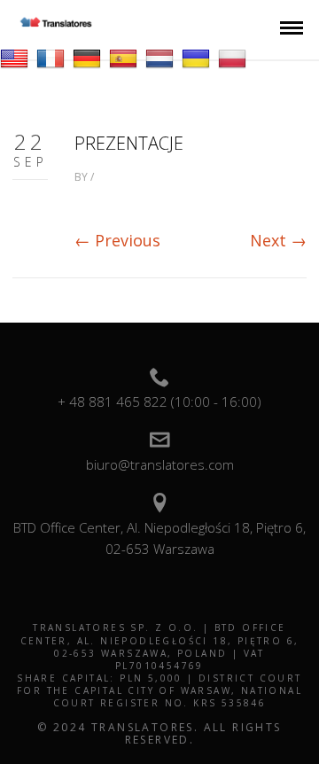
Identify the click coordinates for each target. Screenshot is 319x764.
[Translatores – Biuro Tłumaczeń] (56, 22)
